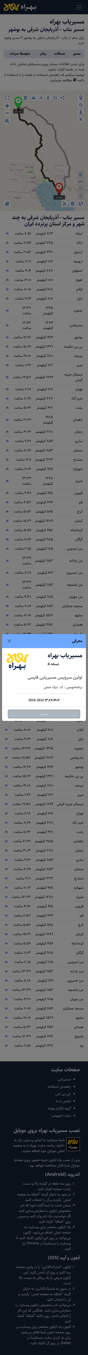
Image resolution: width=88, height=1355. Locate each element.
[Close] (9, 641)
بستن (44, 714)
